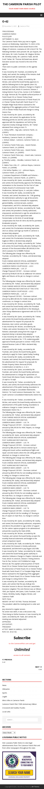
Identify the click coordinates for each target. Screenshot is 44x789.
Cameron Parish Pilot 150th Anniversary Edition (19, 704)
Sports (4, 693)
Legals (4, 696)
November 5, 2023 (10, 26)
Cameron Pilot (24, 26)
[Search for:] (22, 720)
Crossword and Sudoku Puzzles (13, 708)
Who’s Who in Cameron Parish (13, 700)
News (4, 685)
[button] (40, 15)
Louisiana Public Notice (14, 743)
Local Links (6, 712)
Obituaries (6, 689)
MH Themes (35, 787)
